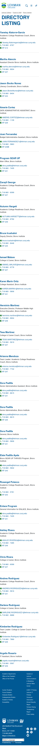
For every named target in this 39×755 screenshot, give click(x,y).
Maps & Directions (8, 735)
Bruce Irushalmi (8, 233)
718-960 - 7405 (8, 168)
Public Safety (30, 714)
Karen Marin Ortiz (9, 281)
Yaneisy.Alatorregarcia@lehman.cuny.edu (19, 42)
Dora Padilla (6, 383)
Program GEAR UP (10, 158)
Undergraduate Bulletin (8, 697)
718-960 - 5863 (8, 144)
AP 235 (5, 419)
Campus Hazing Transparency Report (31, 709)
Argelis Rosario (8, 653)
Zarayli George (8, 182)
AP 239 (5, 320)
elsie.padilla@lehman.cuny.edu (14, 465)
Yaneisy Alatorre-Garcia (12, 32)
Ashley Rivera (7, 530)
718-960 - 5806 (8, 291)
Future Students (7, 692)
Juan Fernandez (8, 134)
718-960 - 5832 (8, 468)
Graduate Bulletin (7, 695)
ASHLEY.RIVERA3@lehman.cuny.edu (17, 540)
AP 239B (5, 147)
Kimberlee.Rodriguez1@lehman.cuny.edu (19, 636)
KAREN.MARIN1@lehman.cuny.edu (16, 288)
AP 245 (5, 246)
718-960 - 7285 (8, 543)
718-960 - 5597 (8, 663)
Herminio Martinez (9, 305)
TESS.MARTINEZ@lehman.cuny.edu (17, 339)
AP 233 (5, 96)
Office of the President (8, 676)
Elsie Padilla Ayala (9, 455)
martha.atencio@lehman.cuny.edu (16, 66)
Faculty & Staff (17, 12)
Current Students (7, 690)
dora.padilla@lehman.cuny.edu (14, 165)
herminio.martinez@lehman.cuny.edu (17, 315)
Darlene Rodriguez (10, 605)
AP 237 (5, 72)
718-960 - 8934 (8, 69)
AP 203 (5, 494)
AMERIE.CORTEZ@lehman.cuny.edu (17, 117)
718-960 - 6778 (8, 267)
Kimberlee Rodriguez (11, 626)
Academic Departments (9, 674)
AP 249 (5, 221)
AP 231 (5, 593)
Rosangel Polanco (9, 482)
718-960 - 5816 (8, 591)
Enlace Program (8, 506)
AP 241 (5, 171)
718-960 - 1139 (8, 120)
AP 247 (5, 371)
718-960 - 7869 (8, 639)
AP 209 (5, 666)
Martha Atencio (8, 59)
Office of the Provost (8, 679)
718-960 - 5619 (8, 342)
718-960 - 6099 (8, 192)
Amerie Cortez (7, 107)
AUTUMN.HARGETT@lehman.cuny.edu (18, 216)
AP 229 (5, 122)
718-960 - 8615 (8, 393)
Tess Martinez (7, 332)
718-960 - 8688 (8, 615)
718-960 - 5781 (8, 492)
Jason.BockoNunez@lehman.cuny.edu (17, 90)
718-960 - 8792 (8, 219)
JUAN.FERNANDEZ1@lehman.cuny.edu (18, 141)
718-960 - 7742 (8, 369)
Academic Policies (7, 700)
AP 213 (5, 48)
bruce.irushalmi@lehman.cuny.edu (16, 240)
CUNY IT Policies (32, 690)
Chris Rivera (6, 557)
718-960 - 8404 (8, 93)
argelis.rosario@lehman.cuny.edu (15, 660)
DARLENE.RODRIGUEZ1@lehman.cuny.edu (20, 612)
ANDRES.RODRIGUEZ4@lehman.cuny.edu (20, 588)
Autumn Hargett (8, 206)
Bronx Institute (27, 12)
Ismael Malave (7, 257)
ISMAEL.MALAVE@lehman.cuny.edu (17, 264)
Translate (18, 742)
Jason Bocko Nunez (10, 83)
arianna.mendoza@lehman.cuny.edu (17, 366)
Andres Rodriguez (9, 578)
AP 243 (5, 470)
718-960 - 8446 (8, 243)
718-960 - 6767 (8, 45)
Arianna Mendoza (9, 356)
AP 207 (5, 195)
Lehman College (6, 12)
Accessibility (5, 702)
